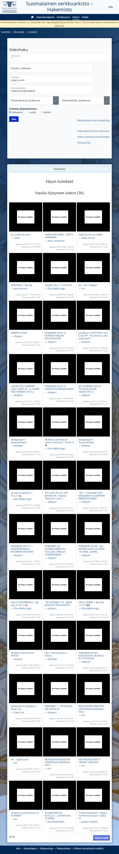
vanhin (47, 112)
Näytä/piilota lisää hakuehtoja (93, 120)
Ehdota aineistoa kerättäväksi (93, 136)
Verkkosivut (63, 17)
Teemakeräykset (45, 17)
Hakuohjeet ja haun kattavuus (93, 131)
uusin (33, 112)
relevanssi (17, 112)
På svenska (19, 31)
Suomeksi (5, 31)
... (56, 100)
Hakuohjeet (30, 848)
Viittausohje (83, 142)
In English (32, 31)
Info (110, 7)
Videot (75, 17)
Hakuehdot (59, 169)
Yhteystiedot (64, 848)
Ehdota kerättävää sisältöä (88, 848)
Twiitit (85, 17)
